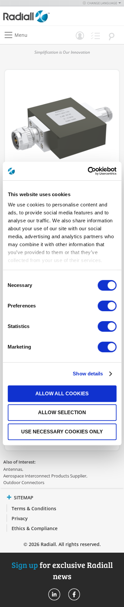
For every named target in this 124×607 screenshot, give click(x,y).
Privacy (20, 518)
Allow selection (62, 412)
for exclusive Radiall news (62, 570)
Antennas (12, 469)
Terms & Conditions (34, 508)
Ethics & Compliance (35, 528)
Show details (88, 373)
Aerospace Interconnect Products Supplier (44, 476)
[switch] (107, 306)
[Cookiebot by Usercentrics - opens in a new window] (88, 171)
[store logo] (34, 16)
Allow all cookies (62, 393)
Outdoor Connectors (23, 482)
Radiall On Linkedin (54, 594)
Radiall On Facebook (74, 594)
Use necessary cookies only (62, 431)
